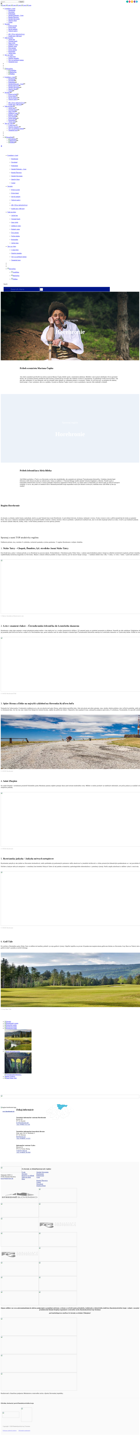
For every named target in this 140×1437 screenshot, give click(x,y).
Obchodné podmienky (24, 1430)
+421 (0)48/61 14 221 (23, 1138)
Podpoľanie (40, 1175)
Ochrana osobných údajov (10, 1430)
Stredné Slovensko (42, 1172)
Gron (38, 1177)
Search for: (7, 289)
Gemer (38, 1182)
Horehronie (40, 1174)
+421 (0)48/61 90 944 (23, 1152)
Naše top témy (26, 1177)
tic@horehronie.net (22, 1123)
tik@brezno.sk (21, 1136)
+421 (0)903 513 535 (23, 1124)
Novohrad (39, 1184)
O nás (23, 1172)
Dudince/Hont (41, 1186)
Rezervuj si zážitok (28, 1175)
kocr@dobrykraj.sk (7, 1178)
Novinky (24, 1174)
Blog (23, 1179)
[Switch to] (9, 68)
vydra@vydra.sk (21, 1150)
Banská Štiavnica (42, 1180)
